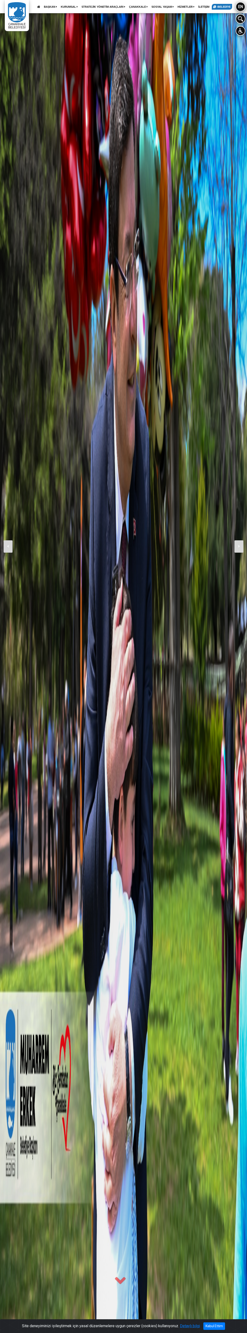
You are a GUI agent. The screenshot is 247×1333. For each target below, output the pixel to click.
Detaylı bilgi (190, 1326)
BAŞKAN (50, 6)
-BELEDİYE (223, 6)
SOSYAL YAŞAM (162, 6)
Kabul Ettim (214, 1326)
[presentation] (8, 546)
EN (240, 6)
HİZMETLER (185, 6)
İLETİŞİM (203, 6)
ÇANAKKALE (138, 6)
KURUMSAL (69, 6)
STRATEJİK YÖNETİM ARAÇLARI (103, 6)
